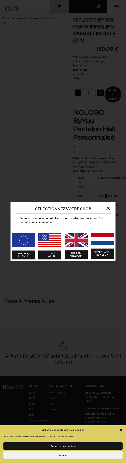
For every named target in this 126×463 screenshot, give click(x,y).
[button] (121, 430)
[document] (63, 231)
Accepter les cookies (63, 446)
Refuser (63, 455)
